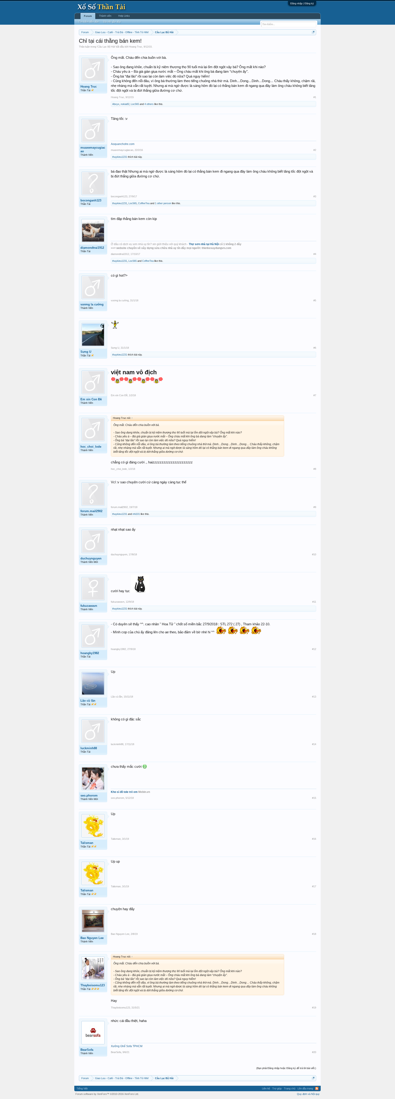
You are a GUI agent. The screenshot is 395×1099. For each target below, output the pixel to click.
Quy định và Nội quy (308, 1094)
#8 (314, 469)
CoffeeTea (143, 203)
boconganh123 (90, 200)
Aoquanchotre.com (122, 144)
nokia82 (125, 104)
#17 (314, 886)
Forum (88, 16)
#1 (314, 97)
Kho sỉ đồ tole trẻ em (124, 792)
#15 (314, 798)
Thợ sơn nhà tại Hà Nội (204, 244)
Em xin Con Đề (91, 399)
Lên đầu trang (305, 1088)
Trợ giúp (277, 1088)
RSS (316, 1088)
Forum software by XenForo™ (107, 1094)
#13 (314, 696)
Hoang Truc (135, 46)
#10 (314, 554)
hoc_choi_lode (90, 446)
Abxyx (115, 104)
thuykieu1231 (119, 156)
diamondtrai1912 (92, 247)
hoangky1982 (89, 653)
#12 (314, 649)
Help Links (124, 15)
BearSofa (86, 1049)
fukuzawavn (88, 605)
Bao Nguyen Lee (92, 938)
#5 (314, 300)
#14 (314, 744)
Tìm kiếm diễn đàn (88, 21)
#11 (314, 601)
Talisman (86, 843)
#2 (314, 150)
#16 (314, 838)
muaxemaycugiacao (92, 149)
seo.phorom (89, 795)
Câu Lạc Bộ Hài (106, 46)
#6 (314, 347)
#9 (314, 507)
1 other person (163, 203)
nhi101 (136, 514)
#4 (314, 254)
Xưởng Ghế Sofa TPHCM (126, 1046)
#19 (314, 1007)
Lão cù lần (87, 700)
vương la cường (92, 304)
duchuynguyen (90, 558)
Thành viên (105, 15)
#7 (314, 395)
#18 (314, 934)
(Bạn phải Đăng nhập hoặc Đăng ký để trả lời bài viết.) (286, 1068)
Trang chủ (289, 1088)
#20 (314, 1052)
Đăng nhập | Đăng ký (302, 3)
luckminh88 (88, 748)
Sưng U (85, 351)
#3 (314, 196)
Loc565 (135, 104)
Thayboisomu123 (92, 985)
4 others (149, 104)
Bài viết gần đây (112, 21)
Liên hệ (266, 1088)
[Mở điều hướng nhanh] (313, 32)
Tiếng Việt (82, 1088)
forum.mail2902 (91, 511)
